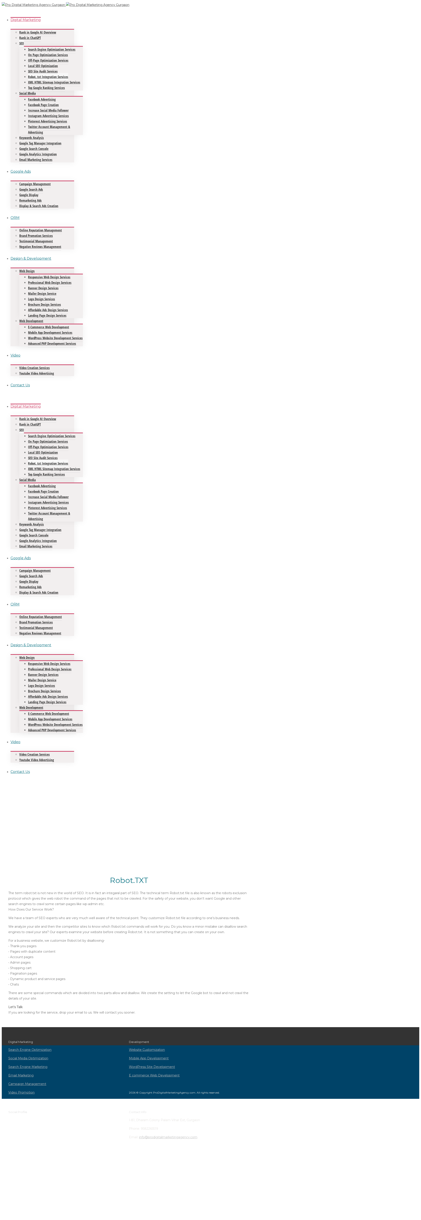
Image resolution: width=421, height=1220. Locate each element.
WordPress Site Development (152, 1067)
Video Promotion (21, 1092)
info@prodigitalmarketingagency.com (168, 1137)
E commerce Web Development (154, 1075)
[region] (129, 827)
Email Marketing (21, 1075)
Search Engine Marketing (27, 1067)
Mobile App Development (149, 1058)
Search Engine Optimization (30, 1050)
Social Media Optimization (28, 1058)
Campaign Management (27, 1084)
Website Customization (147, 1050)
